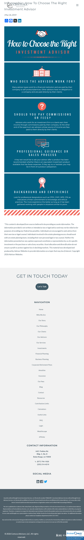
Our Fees (41, 381)
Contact (41, 392)
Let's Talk (42, 287)
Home (41, 309)
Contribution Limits (42, 404)
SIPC (50, 498)
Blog (41, 387)
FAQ (41, 420)
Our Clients (42, 332)
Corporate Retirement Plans (42, 365)
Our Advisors (42, 337)
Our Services (41, 343)
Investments (42, 348)
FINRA (47, 498)
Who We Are (41, 315)
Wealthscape (42, 431)
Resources (41, 398)
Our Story (42, 320)
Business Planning (42, 359)
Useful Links (42, 415)
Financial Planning (42, 354)
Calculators (42, 409)
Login (41, 426)
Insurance (42, 376)
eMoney (42, 437)
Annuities (42, 370)
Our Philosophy (42, 326)
